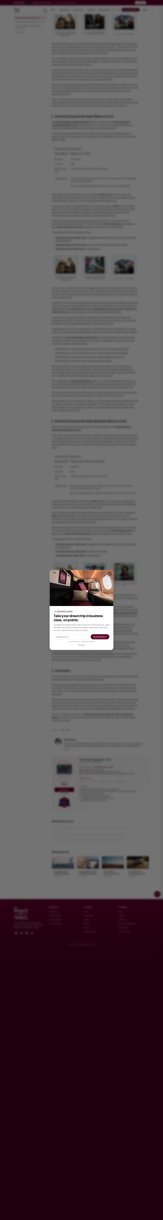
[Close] (110, 574)
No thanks (81, 645)
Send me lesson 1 (100, 637)
